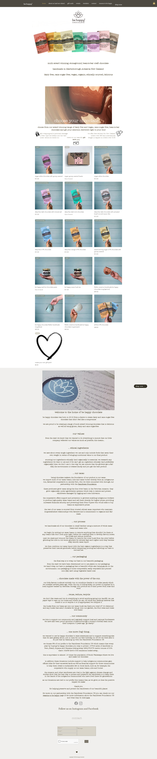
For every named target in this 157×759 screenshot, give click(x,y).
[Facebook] (76, 703)
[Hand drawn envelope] (76, 143)
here (78, 139)
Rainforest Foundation (87, 484)
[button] (154, 3)
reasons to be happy (51, 695)
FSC (67, 571)
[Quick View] (108, 195)
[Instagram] (80, 703)
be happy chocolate (65, 646)
